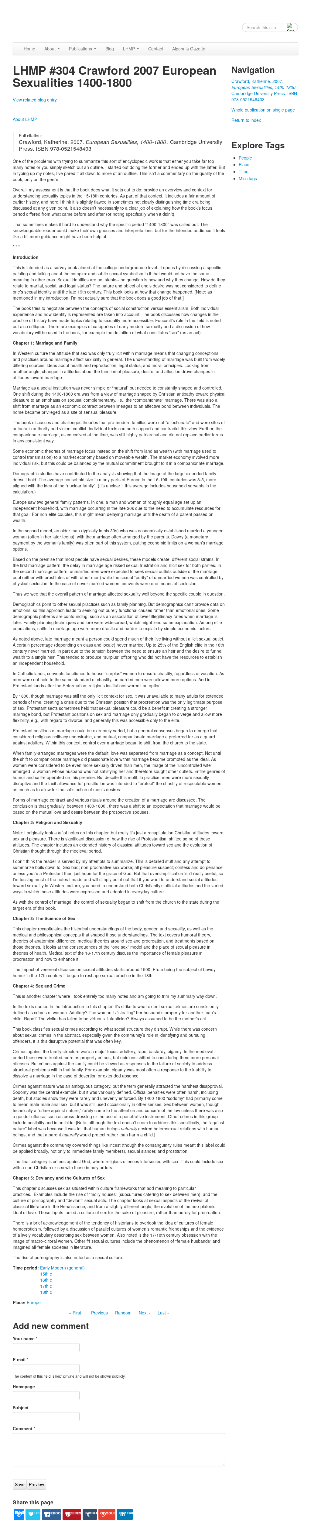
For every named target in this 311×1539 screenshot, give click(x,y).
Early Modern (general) (62, 1268)
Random (123, 1313)
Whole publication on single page (263, 110)
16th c (46, 1280)
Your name (25, 1338)
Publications (81, 49)
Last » (163, 1313)
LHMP (129, 49)
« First (75, 1313)
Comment (24, 1428)
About (50, 49)
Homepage (24, 1386)
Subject (21, 1407)
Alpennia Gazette (188, 49)
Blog (109, 49)
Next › (144, 1313)
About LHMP (25, 119)
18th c (46, 1292)
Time (243, 171)
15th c (46, 1274)
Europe (34, 1302)
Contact (155, 49)
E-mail (20, 1359)
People (245, 158)
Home (29, 49)
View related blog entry (35, 100)
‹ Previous (98, 1313)
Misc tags (248, 178)
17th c (46, 1286)
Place (244, 164)
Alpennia (44, 20)
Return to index (246, 120)
